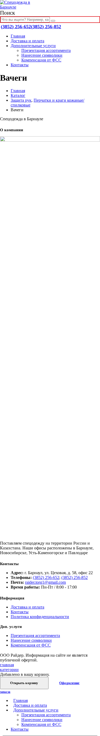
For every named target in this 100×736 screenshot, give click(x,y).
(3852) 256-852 (46, 26)
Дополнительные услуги (33, 45)
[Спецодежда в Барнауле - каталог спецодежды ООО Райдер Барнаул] (20, 7)
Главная (18, 36)
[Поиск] (53, 21)
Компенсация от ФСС (41, 60)
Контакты (20, 65)
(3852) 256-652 (16, 26)
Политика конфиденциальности (40, 616)
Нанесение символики (41, 55)
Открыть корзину (24, 683)
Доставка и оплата (27, 41)
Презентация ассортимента (46, 50)
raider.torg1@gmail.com (45, 582)
